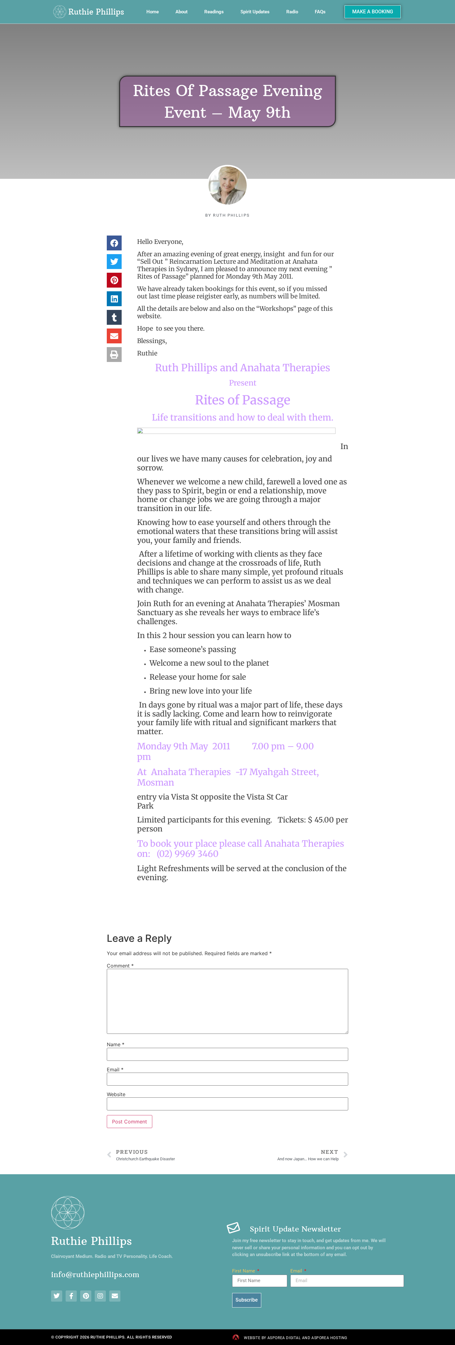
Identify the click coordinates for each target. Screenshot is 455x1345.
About (182, 12)
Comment (120, 965)
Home (152, 12)
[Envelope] (114, 1296)
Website (116, 1094)
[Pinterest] (85, 1296)
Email (115, 1069)
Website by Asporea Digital (272, 1338)
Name (115, 1044)
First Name (244, 1271)
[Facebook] (71, 1296)
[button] (114, 243)
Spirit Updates (255, 12)
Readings (214, 12)
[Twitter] (56, 1296)
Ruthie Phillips (96, 12)
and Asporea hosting (324, 1338)
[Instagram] (100, 1296)
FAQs (320, 12)
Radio (292, 12)
